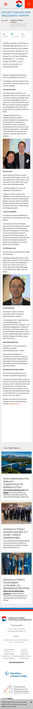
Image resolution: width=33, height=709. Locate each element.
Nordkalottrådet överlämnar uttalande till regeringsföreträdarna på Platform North (16, 586)
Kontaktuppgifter (9, 658)
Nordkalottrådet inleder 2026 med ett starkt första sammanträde (15, 533)
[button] (5, 4)
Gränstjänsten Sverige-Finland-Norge (24, 657)
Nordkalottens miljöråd (9, 656)
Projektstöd (24, 654)
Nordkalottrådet (9, 649)
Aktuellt (14, 22)
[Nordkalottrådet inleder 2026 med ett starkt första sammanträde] (16, 513)
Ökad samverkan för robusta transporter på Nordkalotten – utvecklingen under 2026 (16, 485)
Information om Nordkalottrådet (9, 653)
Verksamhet (24, 652)
